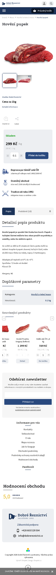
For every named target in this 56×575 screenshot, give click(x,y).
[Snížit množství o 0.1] (7, 155)
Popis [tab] (8, 211)
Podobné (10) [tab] (25, 211)
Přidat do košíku (36, 155)
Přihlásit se (28, 402)
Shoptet (24, 560)
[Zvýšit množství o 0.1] (21, 155)
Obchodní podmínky (28, 451)
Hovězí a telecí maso (41, 294)
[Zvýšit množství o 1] (7, 355)
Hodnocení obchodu (28, 459)
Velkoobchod (28, 433)
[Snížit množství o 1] (37, 355)
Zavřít (45, 129)
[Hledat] (51, 3)
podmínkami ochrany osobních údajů (28, 410)
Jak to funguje (28, 446)
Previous (4, 318)
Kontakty (28, 429)
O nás (28, 438)
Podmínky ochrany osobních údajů (28, 455)
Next (52, 318)
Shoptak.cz (37, 560)
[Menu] (4, 10)
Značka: (11, 97)
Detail (22, 361)
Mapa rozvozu (28, 442)
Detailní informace (10, 107)
